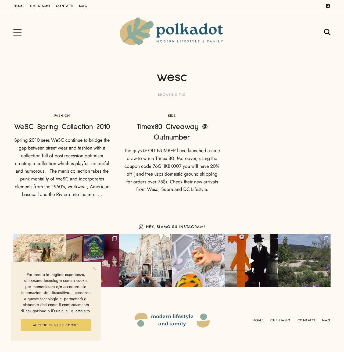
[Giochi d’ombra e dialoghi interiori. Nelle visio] (251, 260)
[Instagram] (327, 5)
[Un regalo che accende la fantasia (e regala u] (198, 260)
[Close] (94, 268)
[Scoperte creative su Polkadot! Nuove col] (145, 260)
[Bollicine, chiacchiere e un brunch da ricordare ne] (304, 260)
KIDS (172, 115)
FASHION (62, 115)
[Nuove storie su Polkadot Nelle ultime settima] (39, 260)
